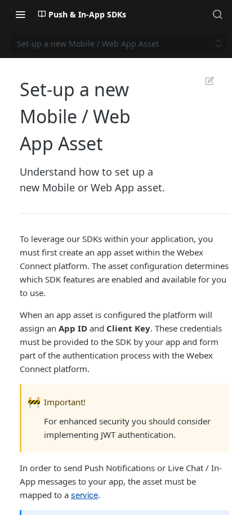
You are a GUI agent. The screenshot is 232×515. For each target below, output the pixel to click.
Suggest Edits (204, 80)
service (84, 494)
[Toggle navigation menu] (20, 14)
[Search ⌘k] (217, 14)
